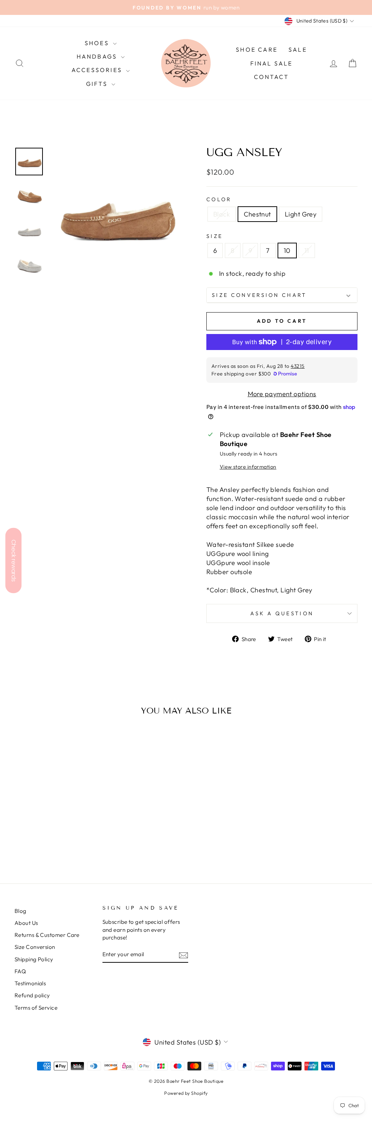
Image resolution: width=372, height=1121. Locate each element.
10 (287, 250)
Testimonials (30, 983)
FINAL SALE (271, 63)
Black (221, 214)
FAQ (20, 971)
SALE (297, 49)
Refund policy (32, 995)
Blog (21, 910)
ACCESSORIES (98, 69)
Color (219, 199)
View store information (248, 467)
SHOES (98, 43)
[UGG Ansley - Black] (44, 840)
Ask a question (282, 613)
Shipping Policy (34, 959)
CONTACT (271, 76)
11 (306, 250)
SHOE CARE (257, 49)
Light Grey (301, 214)
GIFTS (98, 83)
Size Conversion (35, 946)
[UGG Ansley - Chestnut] (54, 840)
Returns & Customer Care (47, 934)
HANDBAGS (98, 56)
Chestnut (257, 214)
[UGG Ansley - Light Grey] (64, 840)
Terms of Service (36, 1007)
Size (214, 236)
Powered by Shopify (185, 1093)
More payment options (282, 394)
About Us (26, 922)
